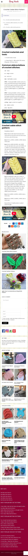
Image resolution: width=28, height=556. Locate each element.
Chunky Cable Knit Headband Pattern (9, 522)
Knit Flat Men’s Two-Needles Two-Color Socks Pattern (7, 400)
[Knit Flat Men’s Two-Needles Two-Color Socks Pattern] (8, 391)
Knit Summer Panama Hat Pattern (19, 366)
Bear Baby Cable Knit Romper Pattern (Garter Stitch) (12, 529)
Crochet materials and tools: (12, 19)
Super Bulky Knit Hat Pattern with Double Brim (19, 441)
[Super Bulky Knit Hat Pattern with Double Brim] (20, 433)
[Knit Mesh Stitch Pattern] (8, 374)
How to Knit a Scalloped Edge (7, 523)
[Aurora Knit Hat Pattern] (20, 452)
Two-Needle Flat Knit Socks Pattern (9, 520)
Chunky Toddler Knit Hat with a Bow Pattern (7, 478)
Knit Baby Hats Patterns (6, 492)
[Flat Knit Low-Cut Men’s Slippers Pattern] (20, 391)
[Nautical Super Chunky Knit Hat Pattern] (8, 452)
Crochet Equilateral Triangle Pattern (9, 544)
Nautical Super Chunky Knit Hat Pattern (7, 460)
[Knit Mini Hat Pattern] (20, 470)
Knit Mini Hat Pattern (19, 478)
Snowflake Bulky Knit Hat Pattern (8, 508)
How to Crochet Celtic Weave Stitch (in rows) (10, 537)
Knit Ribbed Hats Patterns (6, 498)
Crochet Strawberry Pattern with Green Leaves (11, 543)
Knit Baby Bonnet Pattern (18, 422)
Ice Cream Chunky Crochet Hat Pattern (9, 546)
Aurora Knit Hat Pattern (18, 460)
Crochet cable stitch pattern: (12, 27)
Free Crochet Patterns (22, 552)
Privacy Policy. (14, 553)
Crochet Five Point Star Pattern (7, 535)
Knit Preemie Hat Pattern (6, 441)
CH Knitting (10, 11)
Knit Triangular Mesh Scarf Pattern (19, 383)
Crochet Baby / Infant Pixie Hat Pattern (9, 541)
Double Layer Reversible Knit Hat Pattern (6, 422)
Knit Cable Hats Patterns (6, 496)
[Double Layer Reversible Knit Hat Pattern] (8, 413)
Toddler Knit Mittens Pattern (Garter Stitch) (10, 527)
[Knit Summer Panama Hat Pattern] (20, 358)
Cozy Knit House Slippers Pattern (7, 366)
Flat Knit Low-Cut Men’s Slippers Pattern (19, 399)
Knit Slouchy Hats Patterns (6, 500)
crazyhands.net (7, 552)
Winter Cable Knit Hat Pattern (7, 511)
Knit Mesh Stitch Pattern (7, 382)
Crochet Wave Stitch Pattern (9, 251)
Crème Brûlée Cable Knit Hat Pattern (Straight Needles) (13, 506)
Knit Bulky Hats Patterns (6, 494)
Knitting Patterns (13, 552)
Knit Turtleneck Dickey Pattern (7, 525)
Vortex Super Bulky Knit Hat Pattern (8, 513)
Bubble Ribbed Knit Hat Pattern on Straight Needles (12, 510)
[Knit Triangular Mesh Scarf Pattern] (20, 374)
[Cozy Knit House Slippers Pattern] (8, 358)
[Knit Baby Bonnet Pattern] (20, 413)
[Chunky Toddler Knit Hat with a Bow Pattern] (8, 470)
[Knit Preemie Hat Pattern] (8, 433)
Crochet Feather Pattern (8, 271)
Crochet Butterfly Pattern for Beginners (9, 539)
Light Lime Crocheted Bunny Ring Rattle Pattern (12, 291)
